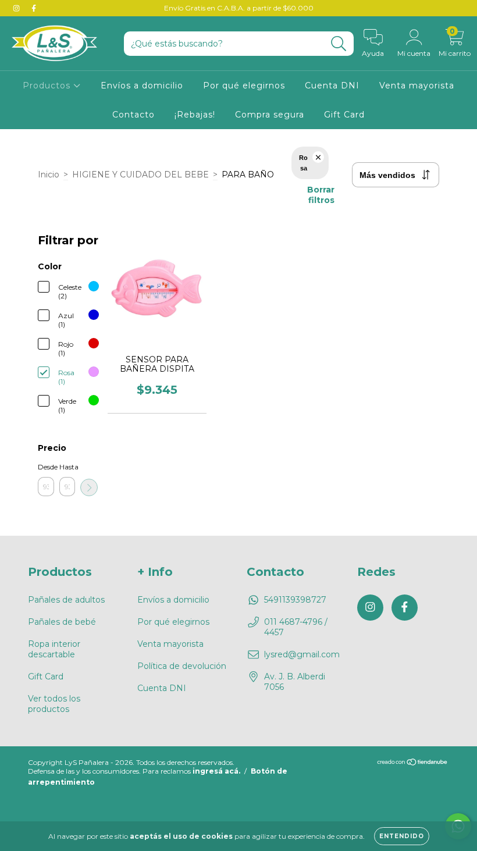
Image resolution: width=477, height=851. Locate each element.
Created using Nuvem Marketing (239, 277)
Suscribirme (239, 238)
